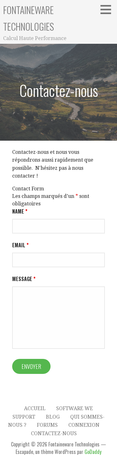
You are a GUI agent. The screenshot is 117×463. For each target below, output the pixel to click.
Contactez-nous (54, 433)
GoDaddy (93, 451)
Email (20, 245)
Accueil (35, 408)
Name (19, 211)
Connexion (84, 425)
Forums (47, 425)
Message (24, 279)
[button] (108, 9)
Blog (53, 417)
